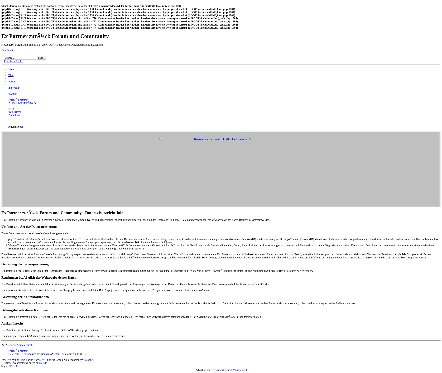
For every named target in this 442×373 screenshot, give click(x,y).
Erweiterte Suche (13, 61)
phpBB (19, 359)
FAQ (11, 108)
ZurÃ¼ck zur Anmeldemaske (17, 344)
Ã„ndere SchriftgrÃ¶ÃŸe (22, 102)
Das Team (13, 353)
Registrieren (14, 111)
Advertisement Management (231, 370)
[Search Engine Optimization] (9, 366)
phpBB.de (41, 362)
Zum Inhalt (7, 50)
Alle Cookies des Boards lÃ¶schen (41, 353)
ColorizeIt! (89, 359)
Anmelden (14, 115)
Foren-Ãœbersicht (18, 99)
